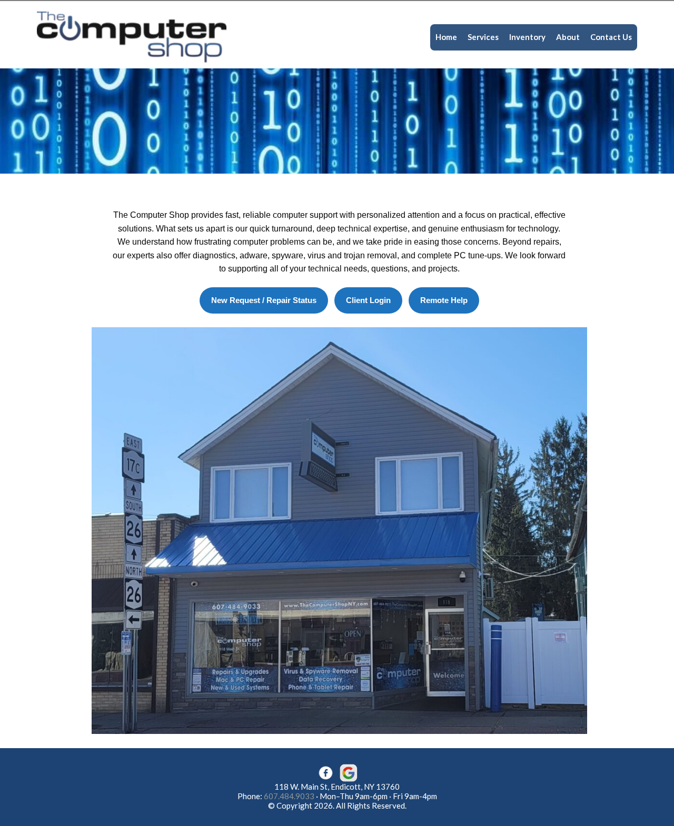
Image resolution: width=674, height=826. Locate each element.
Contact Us (611, 37)
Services (483, 37)
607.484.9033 (289, 796)
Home (446, 37)
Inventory (527, 37)
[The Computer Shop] (131, 36)
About (568, 37)
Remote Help (444, 300)
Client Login (368, 300)
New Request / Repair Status (263, 300)
